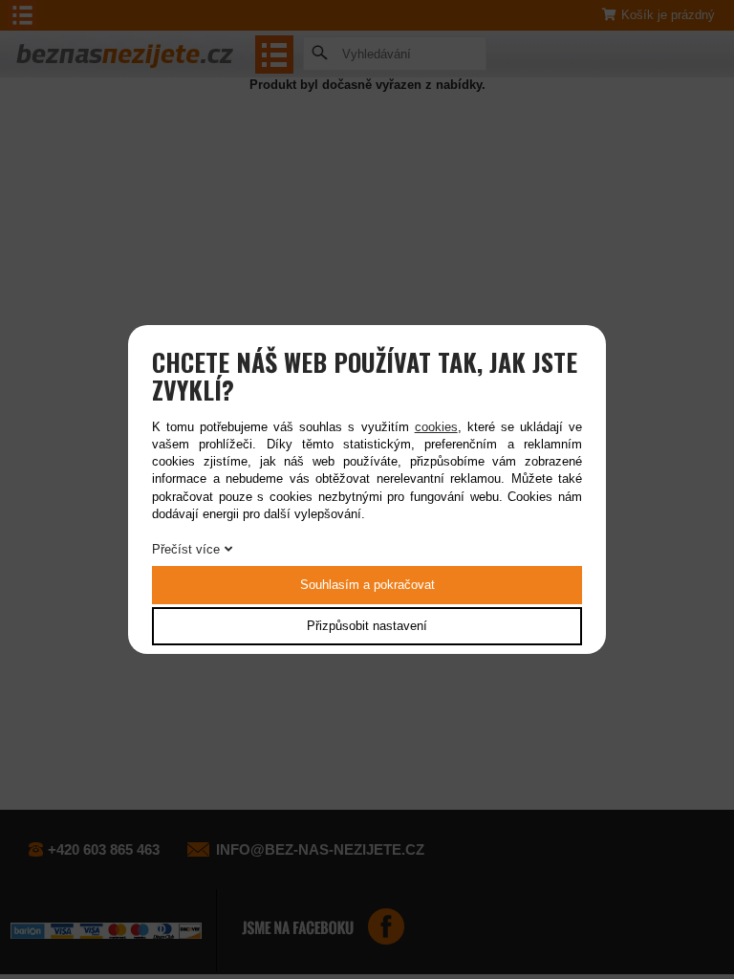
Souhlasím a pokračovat (367, 584)
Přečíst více (186, 549)
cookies (436, 427)
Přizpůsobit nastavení (367, 626)
